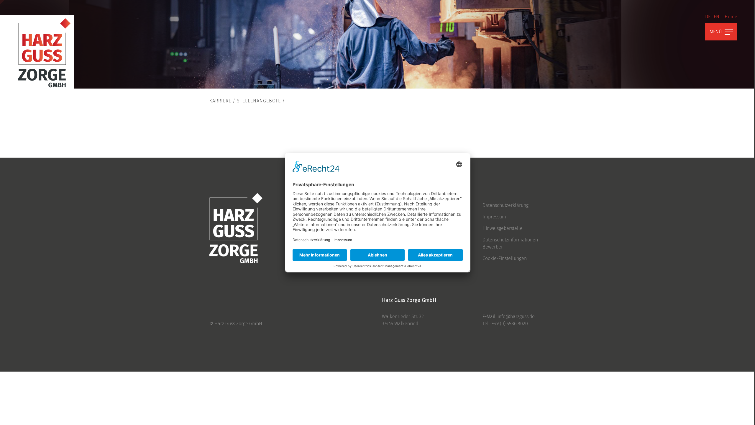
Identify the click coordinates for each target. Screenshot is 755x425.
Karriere (220, 101)
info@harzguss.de (516, 316)
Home (731, 16)
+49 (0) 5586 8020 (510, 323)
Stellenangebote (259, 101)
